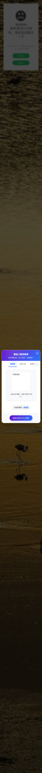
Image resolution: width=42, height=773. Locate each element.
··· (37, 364)
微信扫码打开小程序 (21, 418)
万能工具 (22, 364)
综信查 (12, 364)
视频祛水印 (34, 364)
